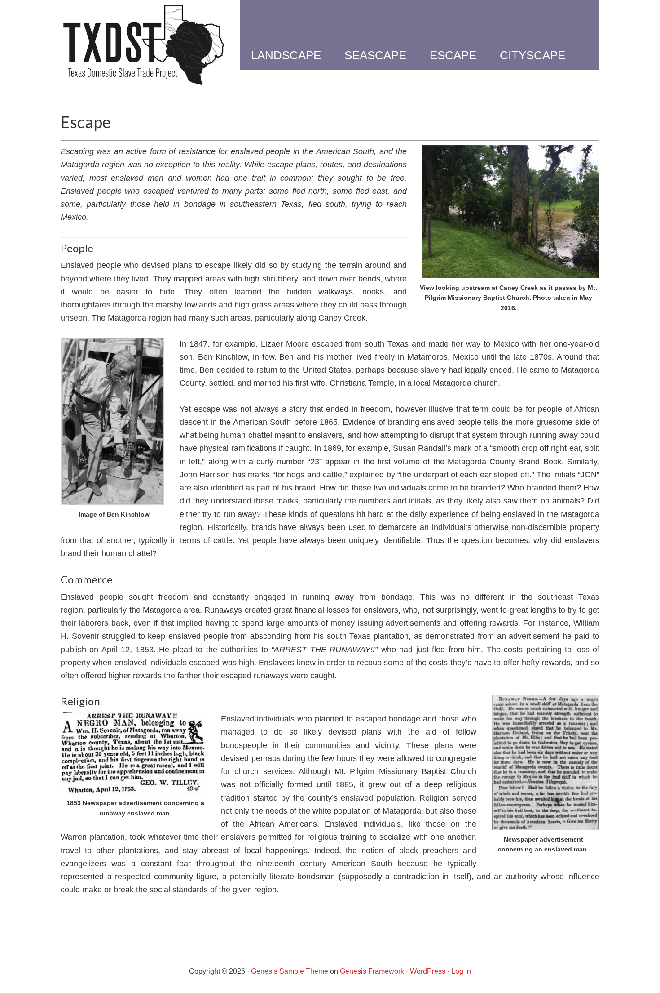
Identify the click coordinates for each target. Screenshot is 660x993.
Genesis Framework (372, 971)
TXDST (144, 44)
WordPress (427, 971)
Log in (461, 971)
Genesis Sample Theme (289, 971)
